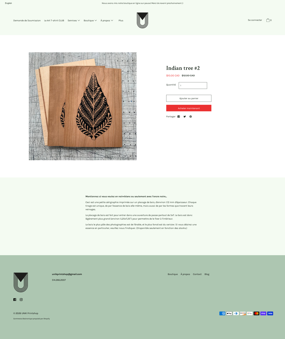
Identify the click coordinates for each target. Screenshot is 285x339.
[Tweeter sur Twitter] (184, 116)
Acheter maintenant (189, 108)
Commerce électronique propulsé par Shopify (31, 319)
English (8, 3)
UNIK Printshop (30, 313)
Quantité (171, 84)
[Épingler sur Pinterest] (190, 116)
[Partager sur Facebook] (178, 116)
